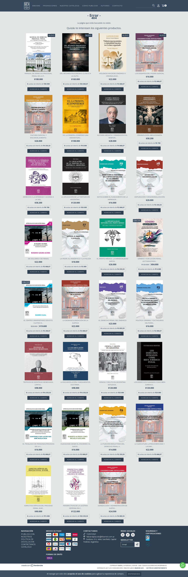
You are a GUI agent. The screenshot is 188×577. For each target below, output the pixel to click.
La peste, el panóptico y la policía (75, 259)
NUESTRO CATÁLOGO (69, 6)
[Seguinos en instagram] (123, 535)
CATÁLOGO (26, 547)
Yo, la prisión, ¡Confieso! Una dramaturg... (75, 136)
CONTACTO (117, 6)
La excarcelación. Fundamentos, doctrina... (75, 383)
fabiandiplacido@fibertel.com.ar (100, 537)
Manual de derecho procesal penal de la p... (38, 74)
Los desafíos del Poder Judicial (149, 73)
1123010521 (91, 534)
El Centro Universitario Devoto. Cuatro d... (38, 321)
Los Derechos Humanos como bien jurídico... (149, 383)
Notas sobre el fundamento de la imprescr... (112, 198)
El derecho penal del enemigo (112, 320)
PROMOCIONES (50, 6)
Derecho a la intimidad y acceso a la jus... (38, 198)
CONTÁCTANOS (28, 544)
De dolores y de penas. (38, 259)
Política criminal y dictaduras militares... (149, 321)
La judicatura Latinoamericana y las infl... (150, 445)
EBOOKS (36, 6)
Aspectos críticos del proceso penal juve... (38, 507)
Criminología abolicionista (149, 135)
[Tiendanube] (32, 566)
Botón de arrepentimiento (156, 568)
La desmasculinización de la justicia (75, 321)
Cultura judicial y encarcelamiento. (38, 136)
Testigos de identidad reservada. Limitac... (38, 383)
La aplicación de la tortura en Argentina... (75, 198)
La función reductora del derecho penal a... (113, 445)
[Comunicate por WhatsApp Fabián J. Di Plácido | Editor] (182, 565)
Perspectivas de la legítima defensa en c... (75, 507)
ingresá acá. (139, 568)
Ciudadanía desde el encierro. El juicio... (75, 445)
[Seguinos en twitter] (133, 535)
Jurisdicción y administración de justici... (112, 507)
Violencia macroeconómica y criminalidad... (112, 74)
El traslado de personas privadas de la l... (38, 445)
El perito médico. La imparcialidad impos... (112, 260)
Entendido (134, 574)
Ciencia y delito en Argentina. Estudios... (112, 383)
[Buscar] (153, 5)
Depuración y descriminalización (150, 197)
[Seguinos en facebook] (128, 535)
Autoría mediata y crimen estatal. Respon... (112, 136)
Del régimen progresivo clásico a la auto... (75, 74)
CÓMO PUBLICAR (90, 6)
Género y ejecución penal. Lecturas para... (150, 260)
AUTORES (105, 6)
